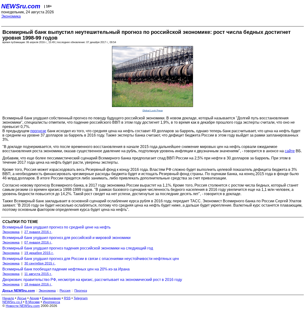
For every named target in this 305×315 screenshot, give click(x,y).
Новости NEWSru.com (23, 306)
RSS (67, 298)
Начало (8, 298)
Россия (65, 290)
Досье (21, 298)
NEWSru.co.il (12, 302)
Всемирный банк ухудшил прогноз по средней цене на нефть (56, 227)
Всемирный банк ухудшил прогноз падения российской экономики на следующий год (77, 248)
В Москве (32, 302)
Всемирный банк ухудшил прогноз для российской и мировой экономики (66, 238)
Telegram (81, 298)
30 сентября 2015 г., (40, 263)
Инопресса (51, 302)
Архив (34, 298)
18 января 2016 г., (38, 284)
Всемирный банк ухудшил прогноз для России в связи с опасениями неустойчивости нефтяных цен (90, 259)
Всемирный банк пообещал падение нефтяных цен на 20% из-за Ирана (66, 269)
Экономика (11, 16)
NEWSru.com (20, 6)
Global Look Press (152, 110)
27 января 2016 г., (38, 232)
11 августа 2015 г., (38, 274)
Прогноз (80, 290)
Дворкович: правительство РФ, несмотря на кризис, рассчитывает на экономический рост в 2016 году (92, 280)
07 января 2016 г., (38, 242)
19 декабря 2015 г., (39, 253)
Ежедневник (51, 298)
